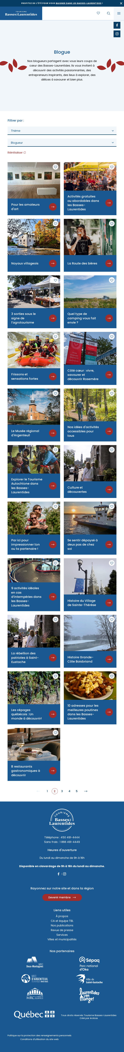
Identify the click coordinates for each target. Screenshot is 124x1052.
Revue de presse (62, 930)
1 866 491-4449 (70, 842)
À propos (62, 916)
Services (62, 935)
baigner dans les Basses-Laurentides (78, 3)
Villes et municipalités (62, 939)
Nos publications (62, 925)
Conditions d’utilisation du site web (39, 1039)
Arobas (94, 1018)
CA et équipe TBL (62, 921)
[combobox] (62, 131)
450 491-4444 (70, 837)
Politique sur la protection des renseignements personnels (39, 1035)
